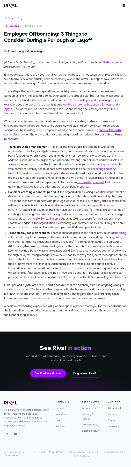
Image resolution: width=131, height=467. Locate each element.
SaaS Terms (94, 452)
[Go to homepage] (11, 5)
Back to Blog (15, 18)
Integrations (89, 408)
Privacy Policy (56, 452)
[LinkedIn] (7, 434)
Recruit (60, 408)
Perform (60, 426)
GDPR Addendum (82, 456)
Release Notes (90, 424)
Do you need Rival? (84, 373)
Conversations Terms (114, 452)
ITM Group (27, 67)
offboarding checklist (90, 182)
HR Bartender (110, 62)
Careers (112, 414)
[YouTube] (15, 434)
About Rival (114, 408)
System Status (90, 430)
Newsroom (114, 426)
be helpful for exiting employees (48, 218)
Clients (112, 420)
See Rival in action (46, 373)
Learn (59, 420)
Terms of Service (76, 452)
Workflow (61, 414)
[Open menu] (124, 5)
